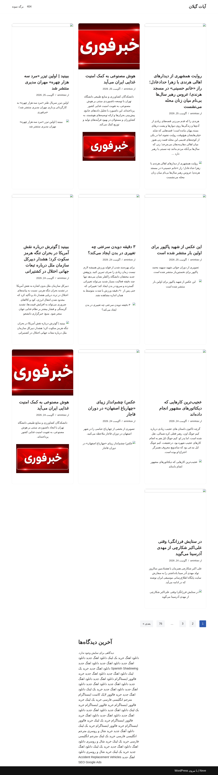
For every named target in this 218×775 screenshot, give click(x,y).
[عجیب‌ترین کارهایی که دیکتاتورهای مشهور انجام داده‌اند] (175, 372)
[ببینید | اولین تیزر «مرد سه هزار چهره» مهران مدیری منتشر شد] (42, 46)
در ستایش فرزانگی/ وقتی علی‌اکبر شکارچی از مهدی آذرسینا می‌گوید (179, 547)
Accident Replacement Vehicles (99, 757)
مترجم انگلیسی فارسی (117, 699)
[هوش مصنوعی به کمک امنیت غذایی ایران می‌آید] (109, 46)
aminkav (194, 113)
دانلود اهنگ (132, 658)
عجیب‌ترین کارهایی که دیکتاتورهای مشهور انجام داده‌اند (180, 408)
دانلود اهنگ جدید (96, 658)
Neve (203, 770)
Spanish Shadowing (124, 668)
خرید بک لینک (116, 658)
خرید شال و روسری (100, 731)
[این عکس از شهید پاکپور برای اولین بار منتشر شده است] (175, 217)
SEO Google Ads (90, 762)
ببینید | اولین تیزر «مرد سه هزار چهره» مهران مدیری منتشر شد (46, 81)
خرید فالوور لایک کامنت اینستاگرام (100, 694)
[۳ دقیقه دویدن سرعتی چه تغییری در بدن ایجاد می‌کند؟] (109, 217)
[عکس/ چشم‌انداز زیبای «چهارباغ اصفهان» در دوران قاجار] (109, 372)
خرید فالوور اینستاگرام (99, 705)
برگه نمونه (18, 6)
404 (29, 6)
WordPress (181, 770)
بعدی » (147, 623)
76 (160, 623)
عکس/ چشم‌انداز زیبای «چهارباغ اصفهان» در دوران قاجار (111, 408)
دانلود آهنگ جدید (124, 731)
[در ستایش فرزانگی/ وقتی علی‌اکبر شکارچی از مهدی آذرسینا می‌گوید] (175, 512)
